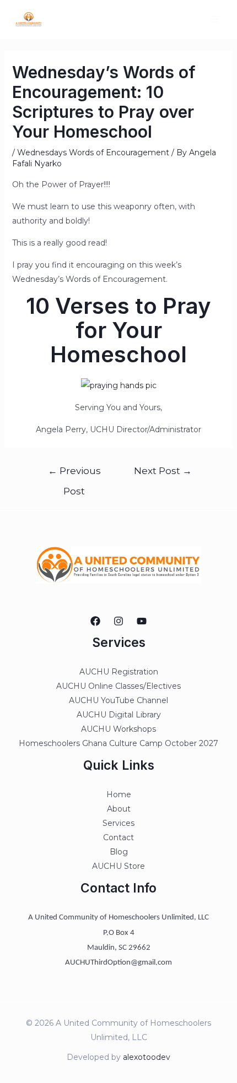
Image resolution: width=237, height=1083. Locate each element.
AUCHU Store (118, 866)
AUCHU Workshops (118, 729)
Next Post (163, 470)
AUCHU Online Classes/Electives (118, 686)
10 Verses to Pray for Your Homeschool (118, 330)
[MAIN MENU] (214, 19)
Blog (119, 852)
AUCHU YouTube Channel (118, 700)
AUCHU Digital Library (119, 715)
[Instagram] (118, 621)
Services (118, 823)
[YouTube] (142, 621)
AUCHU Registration (118, 672)
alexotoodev (146, 1057)
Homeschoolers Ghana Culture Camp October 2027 (118, 743)
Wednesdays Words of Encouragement (93, 152)
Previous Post (74, 474)
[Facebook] (95, 621)
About (119, 809)
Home (118, 794)
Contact (118, 837)
